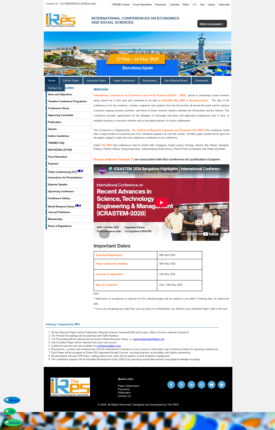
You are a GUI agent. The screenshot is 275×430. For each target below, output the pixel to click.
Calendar (174, 4)
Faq (202, 4)
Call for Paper (71, 80)
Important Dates (96, 80)
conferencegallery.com (109, 345)
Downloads (201, 80)
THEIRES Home (121, 4)
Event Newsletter (142, 4)
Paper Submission (124, 80)
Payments (160, 4)
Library (211, 4)
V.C (195, 4)
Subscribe (224, 4)
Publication (124, 392)
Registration (150, 80)
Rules (186, 4)
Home (51, 80)
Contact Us (54, 87)
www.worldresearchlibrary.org (148, 339)
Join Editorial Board (175, 80)
